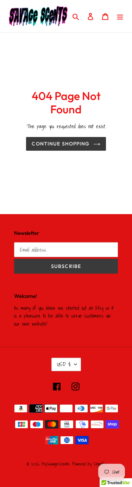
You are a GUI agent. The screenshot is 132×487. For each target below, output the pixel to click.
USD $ (64, 364)
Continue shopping (60, 144)
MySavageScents (56, 464)
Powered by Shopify (89, 464)
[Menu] (120, 16)
